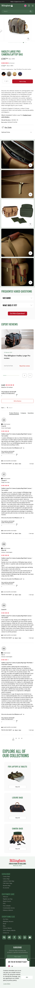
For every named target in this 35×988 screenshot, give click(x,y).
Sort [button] (2, 407)
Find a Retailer (7, 905)
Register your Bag (7, 899)
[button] (6, 985)
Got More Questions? (17, 313)
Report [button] (16, 463)
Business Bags (6, 885)
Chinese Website (7, 928)
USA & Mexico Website (9, 930)
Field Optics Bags (7, 883)
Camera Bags (6, 876)
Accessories (6, 887)
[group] (17, 385)
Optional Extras (5, 132)
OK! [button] (27, 977)
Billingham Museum (8, 921)
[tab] (14, 413)
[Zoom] (28, 38)
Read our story (17, 865)
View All (17, 787)
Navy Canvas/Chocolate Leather (20, 74)
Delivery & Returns (8, 910)
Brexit (4, 923)
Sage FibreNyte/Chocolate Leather (9, 74)
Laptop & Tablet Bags (8, 881)
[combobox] (17, 11)
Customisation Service (9, 908)
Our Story (5, 919)
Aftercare (5, 896)
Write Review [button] (17, 401)
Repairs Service (7, 901)
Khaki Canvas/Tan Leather (14, 74)
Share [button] (20, 463)
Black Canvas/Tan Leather (3, 74)
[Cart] (29, 5)
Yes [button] (13, 463)
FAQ (4, 903)
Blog (4, 926)
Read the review (25, 366)
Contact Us (6, 932)
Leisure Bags (6, 878)
